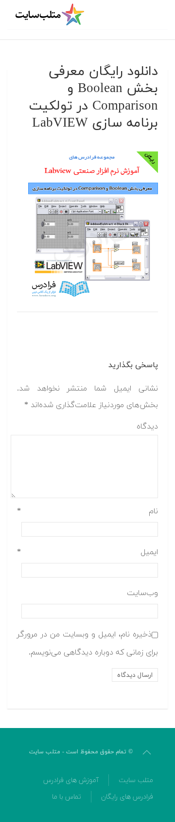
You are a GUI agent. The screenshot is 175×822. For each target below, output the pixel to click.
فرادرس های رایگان (127, 797)
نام (87, 511)
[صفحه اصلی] (51, 14)
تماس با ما (66, 797)
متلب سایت (136, 780)
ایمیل (87, 552)
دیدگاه (147, 426)
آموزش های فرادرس (71, 780)
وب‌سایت (142, 593)
